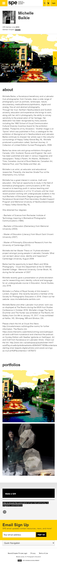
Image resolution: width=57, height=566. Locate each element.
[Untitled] (28, 450)
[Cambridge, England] (28, 396)
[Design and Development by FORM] (28, 561)
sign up (41, 534)
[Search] (44, 3)
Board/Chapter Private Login (17, 553)
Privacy (33, 553)
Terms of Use (43, 553)
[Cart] (48, 3)
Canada (17, 29)
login (53, 3)
